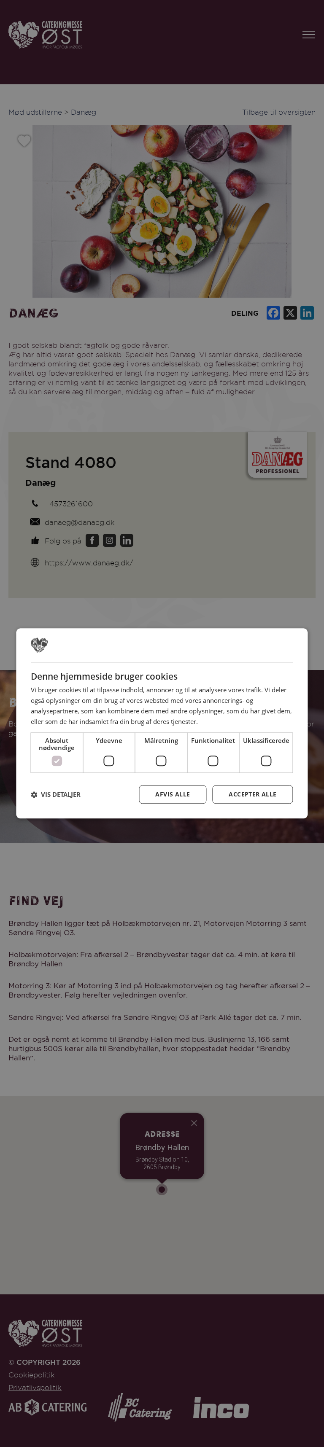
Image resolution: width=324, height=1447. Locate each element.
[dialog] (162, 723)
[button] (56, 794)
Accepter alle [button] (252, 795)
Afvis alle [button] (172, 795)
